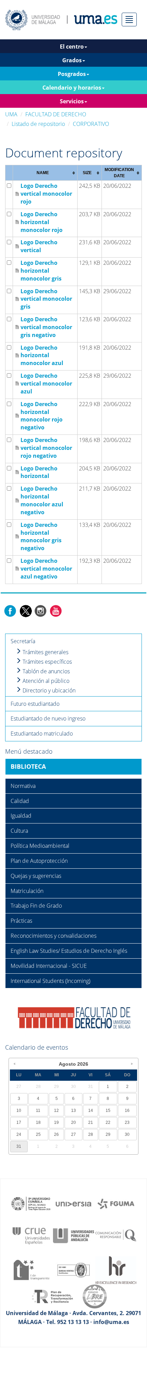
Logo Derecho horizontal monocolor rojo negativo (42, 415)
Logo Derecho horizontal (39, 472)
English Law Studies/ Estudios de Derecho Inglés (69, 951)
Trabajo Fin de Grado (36, 905)
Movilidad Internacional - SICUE (49, 966)
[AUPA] (73, 1235)
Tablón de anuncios (45, 671)
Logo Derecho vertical (39, 246)
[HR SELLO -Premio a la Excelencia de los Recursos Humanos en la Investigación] (115, 1269)
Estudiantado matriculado (42, 733)
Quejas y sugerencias (36, 876)
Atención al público (45, 681)
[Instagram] (41, 610)
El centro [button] (72, 46)
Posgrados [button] (72, 74)
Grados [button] (72, 60)
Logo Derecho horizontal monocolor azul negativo (42, 500)
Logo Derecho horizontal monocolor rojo (42, 222)
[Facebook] (10, 610)
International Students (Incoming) (50, 981)
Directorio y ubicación (48, 690)
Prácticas (21, 920)
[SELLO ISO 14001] (73, 1269)
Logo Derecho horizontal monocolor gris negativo (41, 536)
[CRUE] (31, 1235)
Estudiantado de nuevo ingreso (48, 718)
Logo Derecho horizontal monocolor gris (41, 270)
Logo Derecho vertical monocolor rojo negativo (46, 447)
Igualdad (21, 815)
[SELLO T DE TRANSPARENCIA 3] (31, 1269)
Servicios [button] (72, 101)
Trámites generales (44, 652)
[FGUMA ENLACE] (115, 1203)
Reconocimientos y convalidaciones (53, 935)
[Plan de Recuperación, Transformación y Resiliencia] (52, 1296)
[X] (25, 610)
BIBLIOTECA (28, 766)
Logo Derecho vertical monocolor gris (46, 299)
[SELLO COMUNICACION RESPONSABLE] (115, 1235)
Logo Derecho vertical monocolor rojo (46, 193)
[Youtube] (56, 610)
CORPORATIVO (91, 124)
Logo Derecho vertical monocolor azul (46, 383)
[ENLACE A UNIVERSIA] (73, 1203)
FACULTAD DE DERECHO (55, 114)
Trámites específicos (46, 661)
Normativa (23, 786)
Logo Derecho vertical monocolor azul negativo (46, 568)
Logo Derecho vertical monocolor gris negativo (46, 327)
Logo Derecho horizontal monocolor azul (42, 355)
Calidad (20, 801)
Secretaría (23, 641)
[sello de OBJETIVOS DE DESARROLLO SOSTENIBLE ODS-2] (31, 1203)
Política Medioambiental (40, 845)
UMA (11, 114)
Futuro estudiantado (35, 704)
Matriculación (27, 891)
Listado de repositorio (38, 124)
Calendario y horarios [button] (71, 87)
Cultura (19, 830)
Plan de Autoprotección (39, 861)
